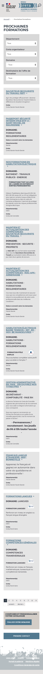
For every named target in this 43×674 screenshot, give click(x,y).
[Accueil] (21, 7)
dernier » (21, 604)
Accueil (6, 19)
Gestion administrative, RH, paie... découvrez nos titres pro (21, 384)
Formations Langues (19, 496)
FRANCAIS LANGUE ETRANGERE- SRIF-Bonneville (16, 457)
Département (12, 39)
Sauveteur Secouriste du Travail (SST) (20, 92)
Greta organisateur (15, 49)
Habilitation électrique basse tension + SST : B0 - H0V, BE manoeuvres (21, 330)
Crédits (21, 658)
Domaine (10, 60)
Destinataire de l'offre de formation (18, 72)
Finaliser (18, 622)
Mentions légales (32, 661)
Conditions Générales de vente (26, 665)
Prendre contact (21, 636)
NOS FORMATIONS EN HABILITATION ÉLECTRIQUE (21, 163)
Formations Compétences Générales (21, 541)
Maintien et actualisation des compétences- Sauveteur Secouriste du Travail (20, 231)
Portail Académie (16, 661)
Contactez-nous (32, 658)
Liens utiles (10, 658)
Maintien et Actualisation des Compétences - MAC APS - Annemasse (21, 272)
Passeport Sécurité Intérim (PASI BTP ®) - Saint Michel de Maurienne (18, 122)
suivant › (12, 604)
